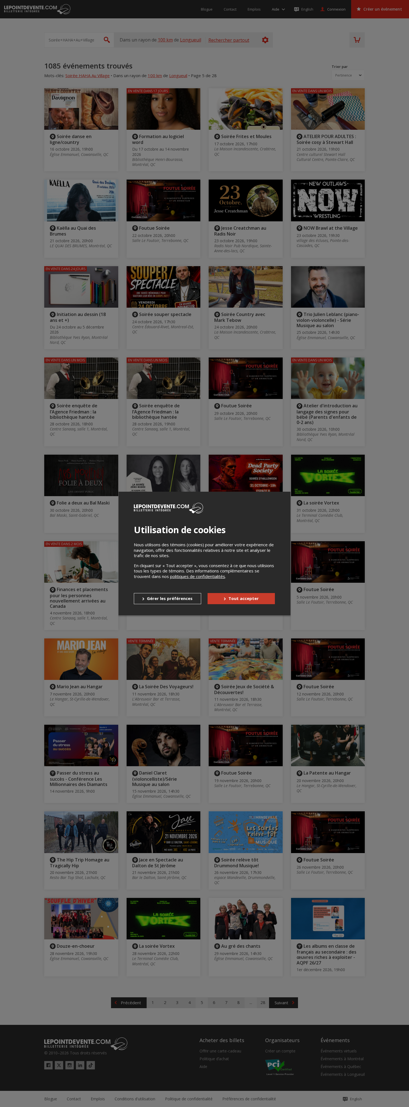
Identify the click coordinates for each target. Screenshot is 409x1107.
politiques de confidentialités (197, 576)
